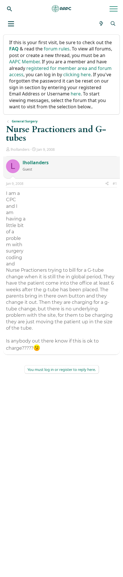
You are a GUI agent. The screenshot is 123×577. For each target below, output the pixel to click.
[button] (11, 24)
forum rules (57, 49)
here (76, 94)
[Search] (9, 8)
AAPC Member (24, 61)
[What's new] (101, 23)
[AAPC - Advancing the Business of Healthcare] (61, 8)
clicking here (77, 74)
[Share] (107, 184)
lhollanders (20, 149)
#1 (115, 183)
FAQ (14, 49)
